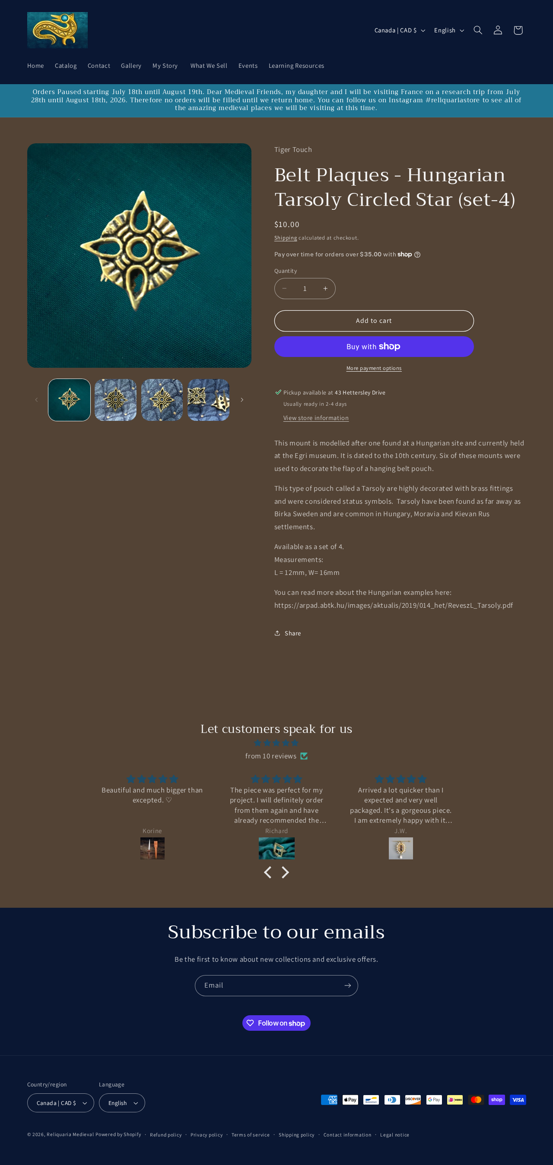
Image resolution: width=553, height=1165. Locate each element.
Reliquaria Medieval (70, 1134)
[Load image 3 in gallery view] (162, 400)
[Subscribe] (348, 985)
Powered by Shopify (118, 1134)
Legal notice (395, 1134)
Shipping (285, 237)
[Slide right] (241, 399)
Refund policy (166, 1134)
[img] (276, 743)
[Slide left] (36, 399)
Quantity (285, 271)
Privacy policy (206, 1134)
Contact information (348, 1134)
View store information (316, 418)
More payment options (374, 368)
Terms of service (251, 1134)
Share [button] (293, 633)
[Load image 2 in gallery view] (116, 400)
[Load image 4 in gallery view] (208, 400)
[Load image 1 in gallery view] (69, 400)
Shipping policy (297, 1134)
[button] (478, 30)
